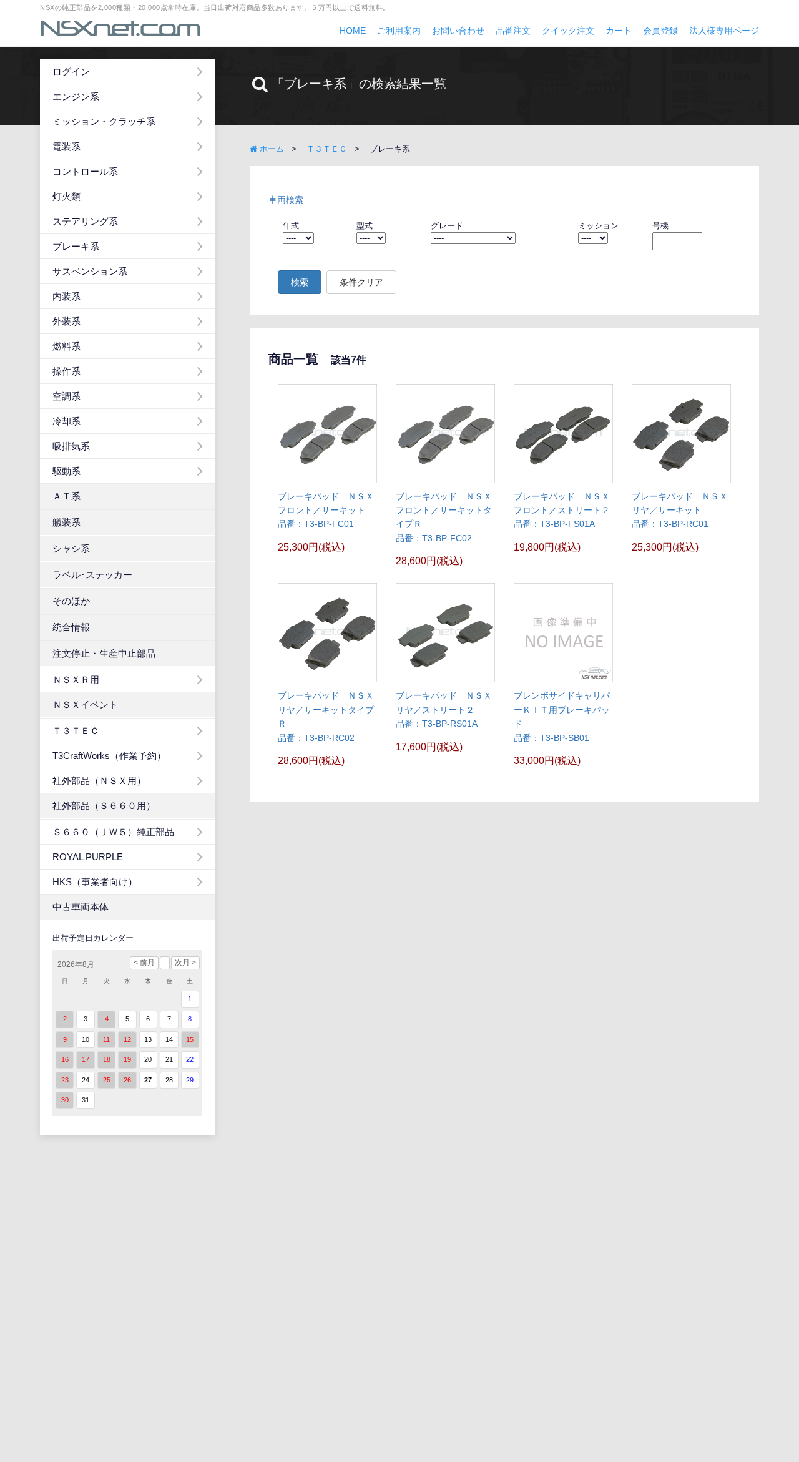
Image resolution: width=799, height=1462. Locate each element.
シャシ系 (71, 548)
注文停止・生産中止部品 (103, 653)
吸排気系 (71, 446)
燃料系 (66, 346)
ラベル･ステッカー (92, 574)
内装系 (66, 296)
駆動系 (66, 471)
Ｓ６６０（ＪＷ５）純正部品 (113, 832)
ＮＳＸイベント (85, 704)
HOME (353, 31)
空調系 (66, 396)
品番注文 (513, 31)
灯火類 (66, 196)
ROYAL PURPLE (87, 856)
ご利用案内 (399, 31)
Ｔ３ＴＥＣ (75, 730)
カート (618, 31)
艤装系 (66, 522)
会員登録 (660, 31)
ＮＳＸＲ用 (75, 679)
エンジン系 (75, 96)
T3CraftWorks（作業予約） (109, 755)
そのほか (71, 601)
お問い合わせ (458, 31)
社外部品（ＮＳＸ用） (99, 780)
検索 (299, 282)
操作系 (66, 371)
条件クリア (361, 282)
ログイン (71, 71)
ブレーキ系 (75, 246)
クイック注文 (568, 31)
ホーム (270, 149)
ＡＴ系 (66, 496)
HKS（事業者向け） (94, 881)
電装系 (66, 146)
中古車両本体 (80, 906)
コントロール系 (85, 171)
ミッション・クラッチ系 (103, 121)
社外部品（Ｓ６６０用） (103, 805)
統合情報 (71, 627)
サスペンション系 (89, 271)
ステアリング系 (85, 221)
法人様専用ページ (724, 31)
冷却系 (66, 421)
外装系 (66, 321)
